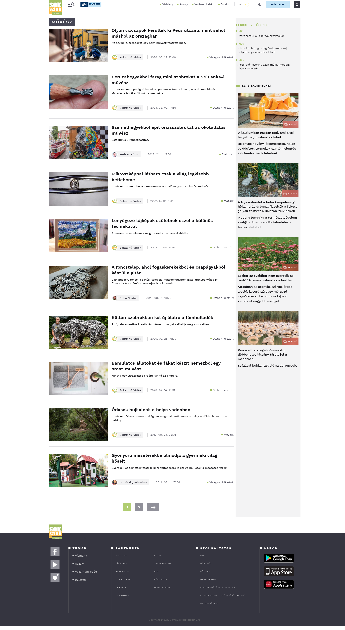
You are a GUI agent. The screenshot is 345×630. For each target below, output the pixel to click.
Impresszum (208, 579)
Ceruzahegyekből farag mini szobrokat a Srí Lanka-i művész (168, 79)
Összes (262, 25)
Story (158, 555)
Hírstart (121, 563)
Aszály (183, 4)
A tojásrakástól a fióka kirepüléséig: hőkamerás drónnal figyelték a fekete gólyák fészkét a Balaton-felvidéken (267, 206)
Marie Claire (162, 587)
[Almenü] (71, 4)
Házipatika (122, 595)
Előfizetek (278, 4)
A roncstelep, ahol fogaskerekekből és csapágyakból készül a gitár (168, 270)
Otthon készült (223, 107)
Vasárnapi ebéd (204, 4)
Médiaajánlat (209, 603)
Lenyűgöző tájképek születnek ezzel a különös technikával (162, 223)
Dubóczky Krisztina (133, 482)
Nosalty (120, 587)
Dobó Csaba (128, 298)
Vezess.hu (122, 571)
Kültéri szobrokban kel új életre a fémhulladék (162, 317)
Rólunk (205, 571)
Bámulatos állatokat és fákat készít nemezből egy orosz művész (166, 366)
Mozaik (229, 200)
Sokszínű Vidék (130, 57)
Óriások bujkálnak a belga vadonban (151, 409)
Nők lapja (160, 579)
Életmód (228, 154)
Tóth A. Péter (129, 154)
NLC (156, 571)
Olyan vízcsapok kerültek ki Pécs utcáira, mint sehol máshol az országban (168, 33)
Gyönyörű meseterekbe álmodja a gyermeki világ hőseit (164, 458)
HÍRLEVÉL (206, 563)
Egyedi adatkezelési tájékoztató (222, 595)
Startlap (121, 555)
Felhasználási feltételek (217, 587)
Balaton (225, 4)
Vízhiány (167, 4)
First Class (123, 579)
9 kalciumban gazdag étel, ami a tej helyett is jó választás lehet (266, 135)
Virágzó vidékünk (221, 57)
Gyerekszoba (163, 563)
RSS (202, 555)
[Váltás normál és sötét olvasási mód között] (259, 4)
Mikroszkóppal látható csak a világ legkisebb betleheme (160, 176)
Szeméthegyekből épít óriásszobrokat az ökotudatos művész (169, 130)
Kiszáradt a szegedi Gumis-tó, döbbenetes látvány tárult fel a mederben (262, 354)
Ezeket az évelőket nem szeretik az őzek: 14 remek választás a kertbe (265, 278)
